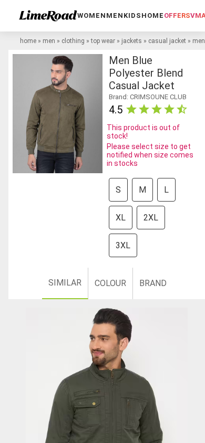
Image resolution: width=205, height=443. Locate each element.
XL (121, 218)
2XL (151, 218)
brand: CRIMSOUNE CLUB (148, 97)
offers (177, 15)
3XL (123, 245)
